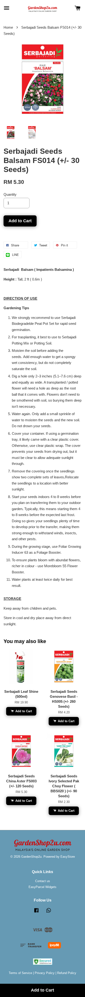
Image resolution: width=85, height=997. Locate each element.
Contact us (42, 881)
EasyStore (67, 856)
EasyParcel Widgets (42, 887)
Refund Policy (66, 973)
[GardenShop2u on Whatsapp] (48, 912)
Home (8, 27)
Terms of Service (20, 973)
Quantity (10, 194)
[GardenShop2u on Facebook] (36, 912)
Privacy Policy (45, 973)
